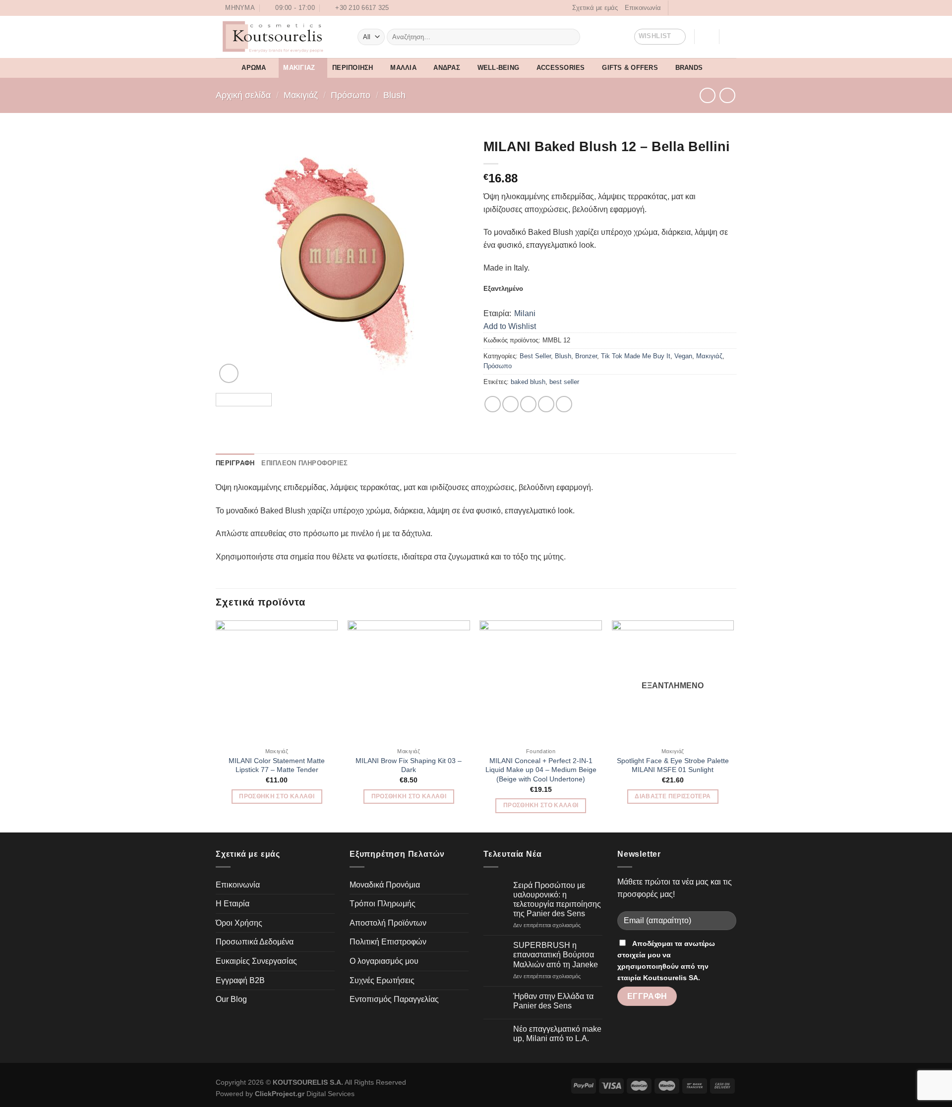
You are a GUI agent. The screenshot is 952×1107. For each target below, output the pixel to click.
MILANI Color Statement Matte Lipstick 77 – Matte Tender (277, 765)
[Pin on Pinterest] (546, 404)
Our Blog (231, 999)
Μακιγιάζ (299, 67)
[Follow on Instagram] (687, 7)
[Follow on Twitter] (696, 7)
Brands (689, 67)
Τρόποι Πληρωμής (383, 903)
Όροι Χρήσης (239, 923)
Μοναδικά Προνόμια (385, 885)
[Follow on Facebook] (677, 7)
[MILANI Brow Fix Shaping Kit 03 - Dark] (409, 681)
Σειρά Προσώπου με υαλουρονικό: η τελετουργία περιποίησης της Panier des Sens (557, 899)
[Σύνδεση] (707, 37)
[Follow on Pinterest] (706, 7)
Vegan (683, 356)
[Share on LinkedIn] (564, 404)
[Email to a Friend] (528, 404)
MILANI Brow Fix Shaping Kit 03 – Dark (409, 765)
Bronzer (586, 356)
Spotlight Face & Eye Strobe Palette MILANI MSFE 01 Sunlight (673, 765)
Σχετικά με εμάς (595, 7)
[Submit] (570, 36)
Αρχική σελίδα (243, 95)
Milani (525, 313)
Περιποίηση (352, 67)
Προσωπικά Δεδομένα (255, 942)
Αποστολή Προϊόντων (388, 923)
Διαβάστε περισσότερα (673, 796)
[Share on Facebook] (492, 404)
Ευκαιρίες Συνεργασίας (256, 961)
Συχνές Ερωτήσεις (382, 980)
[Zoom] (228, 373)
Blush (394, 95)
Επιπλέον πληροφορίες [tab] (304, 463)
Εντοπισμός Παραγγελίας (394, 999)
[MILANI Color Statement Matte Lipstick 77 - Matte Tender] (277, 681)
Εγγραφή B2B (240, 980)
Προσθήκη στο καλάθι (276, 796)
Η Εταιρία (232, 903)
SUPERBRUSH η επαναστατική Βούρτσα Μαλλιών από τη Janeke (555, 954)
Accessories (560, 67)
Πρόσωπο (350, 95)
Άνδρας (446, 67)
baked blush (528, 382)
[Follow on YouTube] (724, 7)
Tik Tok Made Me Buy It (635, 356)
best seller (564, 382)
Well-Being (498, 67)
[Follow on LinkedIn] (715, 7)
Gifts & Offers (630, 67)
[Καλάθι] (731, 37)
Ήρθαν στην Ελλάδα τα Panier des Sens (553, 1001)
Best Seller (535, 356)
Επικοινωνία (643, 7)
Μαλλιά (403, 67)
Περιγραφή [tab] (235, 463)
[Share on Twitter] (510, 404)
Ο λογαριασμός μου (384, 961)
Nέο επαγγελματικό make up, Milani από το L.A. (557, 1034)
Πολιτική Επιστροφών (388, 942)
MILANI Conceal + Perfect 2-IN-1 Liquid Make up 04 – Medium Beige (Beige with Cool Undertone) (540, 770)
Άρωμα (253, 67)
